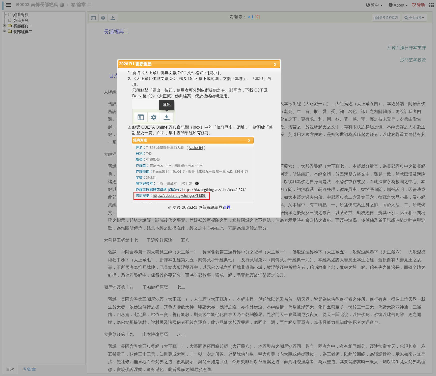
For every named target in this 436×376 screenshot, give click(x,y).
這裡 (227, 207)
